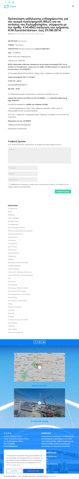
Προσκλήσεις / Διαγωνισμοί (35, 34)
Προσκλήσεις (21, 34)
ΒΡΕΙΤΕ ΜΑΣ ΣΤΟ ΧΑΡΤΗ (39, 386)
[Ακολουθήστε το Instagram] (9, 2)
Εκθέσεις (11, 259)
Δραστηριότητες (13, 253)
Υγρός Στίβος (12, 329)
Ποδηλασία (12, 281)
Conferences (12, 208)
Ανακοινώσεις (13, 237)
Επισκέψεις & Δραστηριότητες (18, 262)
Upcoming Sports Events (16, 228)
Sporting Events (13, 221)
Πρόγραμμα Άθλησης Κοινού (18, 288)
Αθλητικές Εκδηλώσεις (15, 234)
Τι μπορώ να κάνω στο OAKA (18, 320)
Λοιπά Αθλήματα (14, 269)
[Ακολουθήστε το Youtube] (13, 2)
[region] (25, 462)
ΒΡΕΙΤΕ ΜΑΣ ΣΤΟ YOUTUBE (39, 421)
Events (10, 212)
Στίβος (10, 304)
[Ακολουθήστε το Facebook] (5, 2)
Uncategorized (13, 224)
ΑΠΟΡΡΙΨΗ (14, 471)
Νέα (9, 278)
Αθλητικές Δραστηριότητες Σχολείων (20, 231)
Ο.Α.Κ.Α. (19, 476)
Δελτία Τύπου (12, 247)
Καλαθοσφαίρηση (14, 266)
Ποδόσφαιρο (12, 285)
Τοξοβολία (11, 326)
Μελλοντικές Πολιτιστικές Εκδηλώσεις (20, 275)
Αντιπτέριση (12, 240)
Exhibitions (11, 215)
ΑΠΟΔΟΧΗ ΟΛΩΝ (33, 471)
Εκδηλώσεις (12, 256)
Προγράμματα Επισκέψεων (17, 291)
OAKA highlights (13, 218)
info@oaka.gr (13, 446)
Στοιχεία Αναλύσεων (14, 307)
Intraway (52, 476)
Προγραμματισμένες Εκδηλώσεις (19, 294)
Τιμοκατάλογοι (13, 323)
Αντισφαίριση (12, 243)
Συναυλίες (11, 310)
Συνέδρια (11, 316)
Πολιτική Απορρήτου (13, 465)
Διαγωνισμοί (12, 250)
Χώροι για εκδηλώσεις (15, 332)
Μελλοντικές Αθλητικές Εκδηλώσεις (20, 272)
